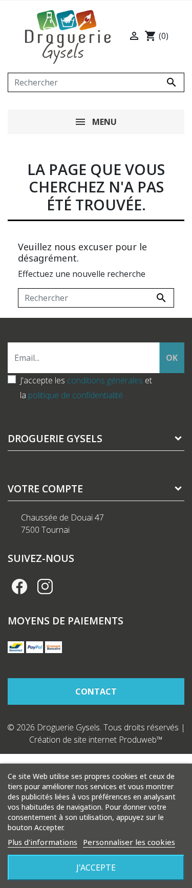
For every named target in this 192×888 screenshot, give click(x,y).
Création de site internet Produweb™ (96, 739)
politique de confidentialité (75, 395)
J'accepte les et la (86, 388)
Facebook (19, 586)
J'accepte (96, 867)
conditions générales (105, 380)
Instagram (45, 586)
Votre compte (45, 488)
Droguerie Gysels (55, 438)
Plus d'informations (42, 842)
